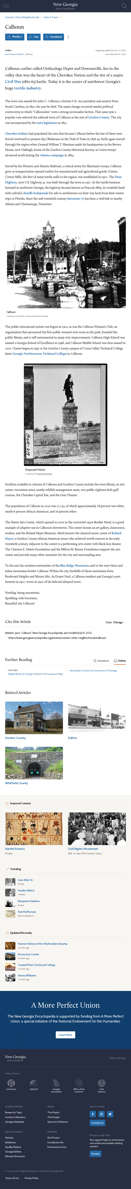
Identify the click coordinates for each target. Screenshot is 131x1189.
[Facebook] (93, 1114)
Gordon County (99, 117)
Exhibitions (10, 1142)
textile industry (27, 88)
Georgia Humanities (56, 1090)
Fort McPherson (27, 911)
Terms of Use (12, 1178)
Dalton (72, 738)
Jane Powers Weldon (14, 54)
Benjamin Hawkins (29, 901)
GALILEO (34, 1089)
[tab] (101, 661)
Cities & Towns (51, 17)
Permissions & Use (56, 1147)
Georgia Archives (44, 473)
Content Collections (15, 1117)
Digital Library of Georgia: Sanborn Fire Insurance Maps (35, 674)
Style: (114, 622)
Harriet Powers (15, 849)
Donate (95, 1153)
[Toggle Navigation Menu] (6, 6)
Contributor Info (55, 1142)
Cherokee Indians (16, 133)
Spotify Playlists (13, 1147)
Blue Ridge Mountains (74, 565)
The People (53, 1117)
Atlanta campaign (52, 155)
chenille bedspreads (35, 193)
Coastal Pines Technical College (36, 965)
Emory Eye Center (28, 954)
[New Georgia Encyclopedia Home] (65, 6)
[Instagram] (101, 1114)
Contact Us (97, 1122)
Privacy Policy (31, 1178)
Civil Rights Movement (83, 849)
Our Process (53, 1137)
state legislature (47, 123)
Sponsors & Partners (57, 1121)
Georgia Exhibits (13, 1151)
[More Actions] (68, 37)
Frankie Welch (26, 890)
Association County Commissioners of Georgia (93, 670)
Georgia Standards (14, 1121)
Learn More (65, 1034)
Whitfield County (16, 783)
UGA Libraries (101, 1090)
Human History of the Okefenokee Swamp (42, 943)
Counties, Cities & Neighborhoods (22, 17)
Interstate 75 (75, 198)
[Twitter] (110, 1114)
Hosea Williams (27, 975)
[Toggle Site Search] (124, 6)
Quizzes (9, 1137)
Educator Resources (15, 1156)
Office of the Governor (79, 1090)
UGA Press (11, 1089)
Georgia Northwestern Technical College (39, 354)
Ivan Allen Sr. (25, 880)
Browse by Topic (13, 1112)
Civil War (13, 82)
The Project (53, 1112)
